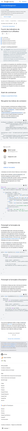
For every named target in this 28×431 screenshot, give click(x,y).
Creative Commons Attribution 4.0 (10, 343)
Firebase (3, 389)
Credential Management (8, 5)
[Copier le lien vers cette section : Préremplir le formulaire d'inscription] (2, 282)
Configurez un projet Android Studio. (9, 96)
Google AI (3, 417)
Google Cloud (3, 396)
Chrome (2, 387)
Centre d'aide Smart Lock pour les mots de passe (11, 375)
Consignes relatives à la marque (7, 370)
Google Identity (13, 20)
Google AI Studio (4, 392)
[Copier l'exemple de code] (26, 120)
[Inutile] (16, 24)
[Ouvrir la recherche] (20, 1)
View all (2, 400)
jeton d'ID (10, 324)
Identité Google (4, 379)
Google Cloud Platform (5, 415)
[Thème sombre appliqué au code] (24, 120)
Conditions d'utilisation (5, 367)
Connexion (24, 1)
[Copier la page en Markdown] (7, 34)
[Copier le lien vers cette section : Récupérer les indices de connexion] (2, 103)
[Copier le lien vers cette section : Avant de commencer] (17, 92)
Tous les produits (4, 419)
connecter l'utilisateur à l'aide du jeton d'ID (10, 238)
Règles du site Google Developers (8, 346)
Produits (7, 20)
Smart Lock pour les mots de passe (8, 377)
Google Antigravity (5, 394)
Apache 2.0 (13, 345)
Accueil (2, 20)
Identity (11, 2)
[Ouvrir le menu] (2, 1)
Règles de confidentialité (17, 424)
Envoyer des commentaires (9, 26)
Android (2, 385)
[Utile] (14, 24)
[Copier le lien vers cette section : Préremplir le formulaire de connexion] (9, 227)
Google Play (3, 398)
